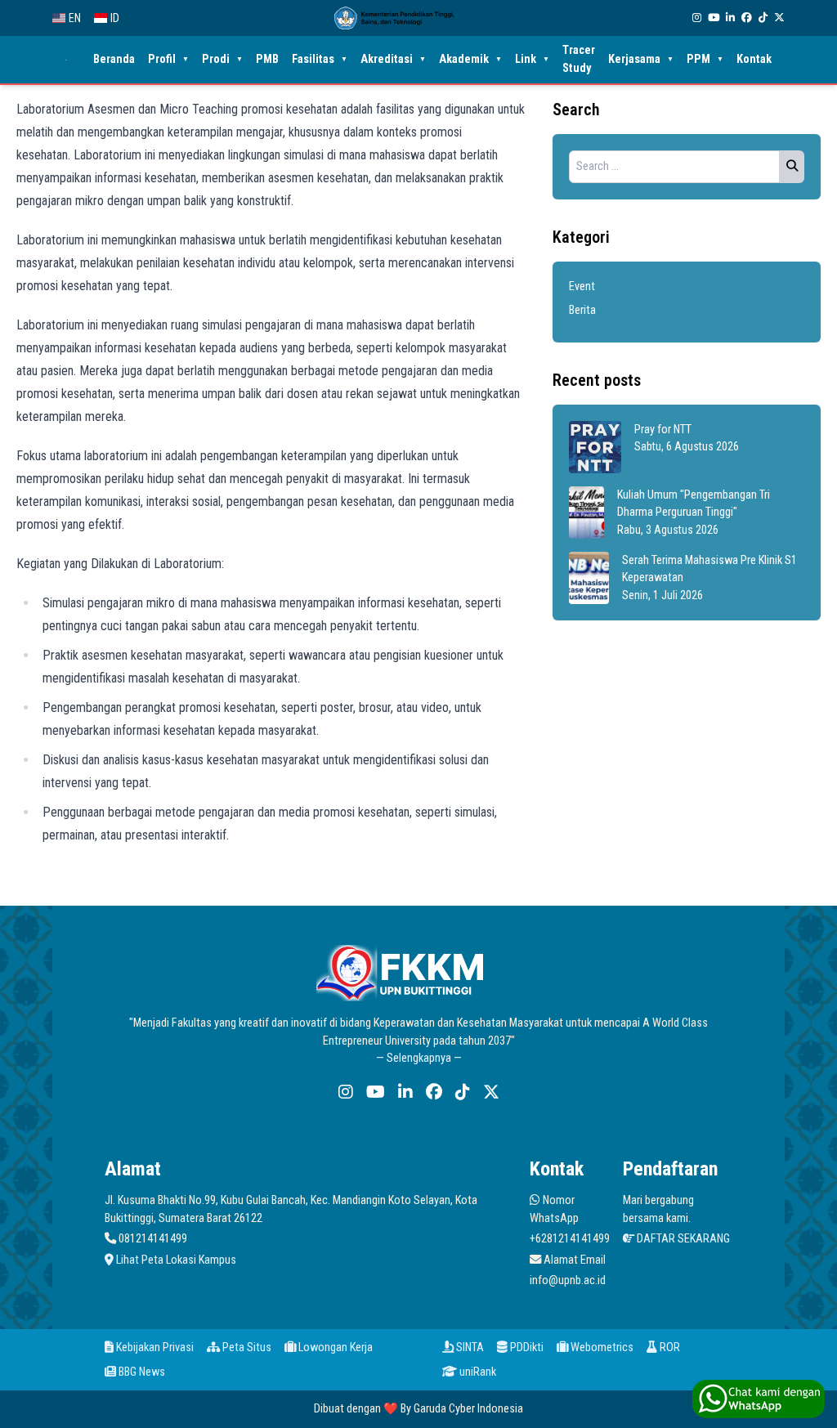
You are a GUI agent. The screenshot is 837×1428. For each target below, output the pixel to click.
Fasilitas (319, 59)
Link (532, 59)
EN (75, 18)
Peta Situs (245, 1347)
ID (114, 18)
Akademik (470, 59)
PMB (267, 59)
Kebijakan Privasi (154, 1347)
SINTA (469, 1347)
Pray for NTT (663, 429)
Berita (582, 310)
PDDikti (526, 1347)
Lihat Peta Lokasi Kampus (175, 1260)
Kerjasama (641, 59)
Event (582, 286)
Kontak (754, 59)
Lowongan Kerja (334, 1347)
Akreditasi (393, 59)
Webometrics (600, 1347)
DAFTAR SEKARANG (682, 1239)
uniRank (476, 1372)
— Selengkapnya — (419, 1058)
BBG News (140, 1372)
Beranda (114, 59)
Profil (168, 59)
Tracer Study (578, 59)
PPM (705, 59)
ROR (668, 1347)
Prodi (222, 59)
